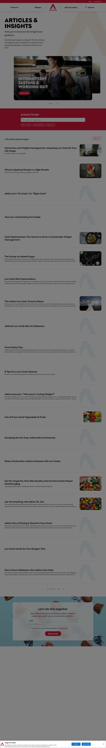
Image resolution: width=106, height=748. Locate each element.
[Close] (103, 744)
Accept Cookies (86, 744)
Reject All (76, 744)
